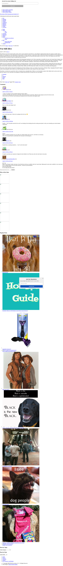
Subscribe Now (31, 286)
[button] (31, 279)
